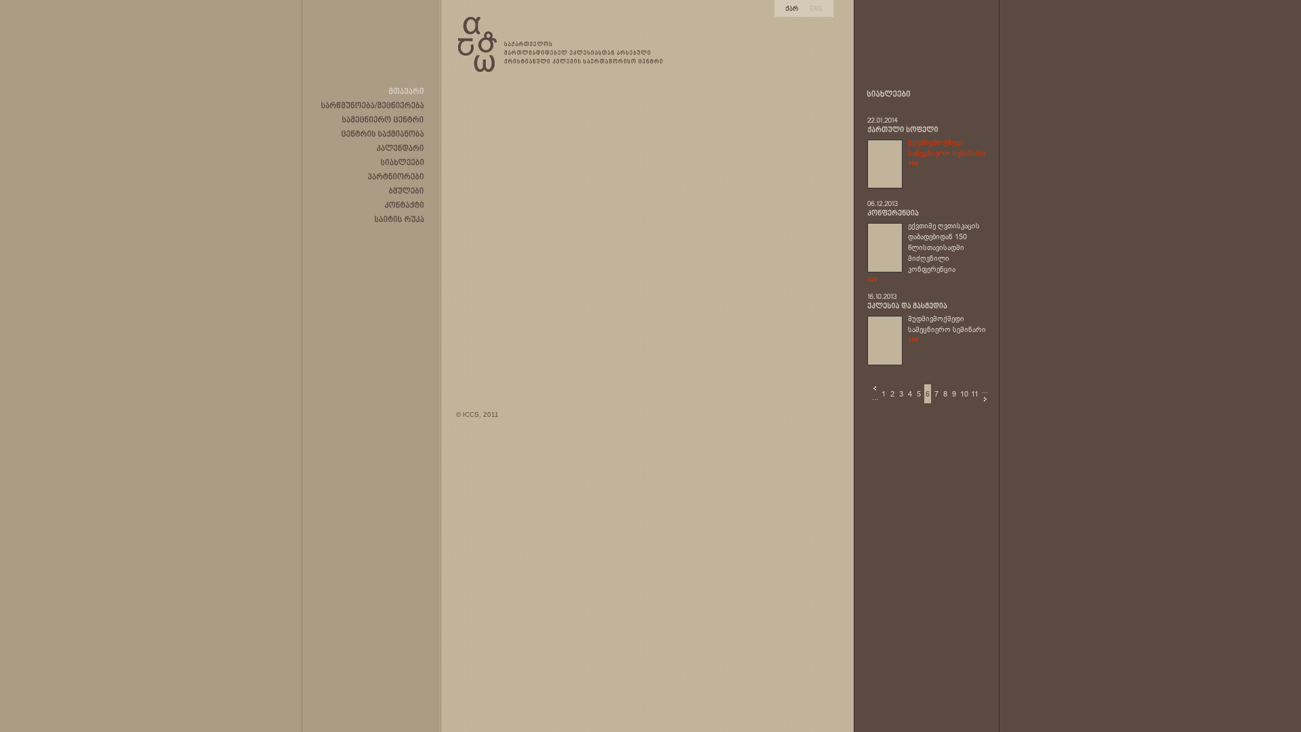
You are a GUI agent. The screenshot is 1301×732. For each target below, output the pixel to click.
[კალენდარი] (400, 147)
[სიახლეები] (402, 162)
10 (964, 394)
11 (974, 394)
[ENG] (816, 8)
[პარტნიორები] (396, 176)
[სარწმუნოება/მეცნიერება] (372, 105)
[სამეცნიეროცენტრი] (383, 119)
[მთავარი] (406, 91)
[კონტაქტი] (404, 204)
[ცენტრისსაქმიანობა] (382, 133)
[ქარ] (792, 8)
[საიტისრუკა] (399, 219)
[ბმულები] (406, 190)
